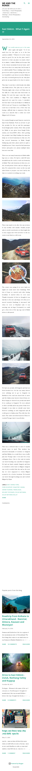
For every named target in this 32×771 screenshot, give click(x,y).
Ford (17, 485)
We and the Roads (8, 4)
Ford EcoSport (7, 487)
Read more (26, 644)
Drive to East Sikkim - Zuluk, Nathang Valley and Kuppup (14, 677)
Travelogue (17, 490)
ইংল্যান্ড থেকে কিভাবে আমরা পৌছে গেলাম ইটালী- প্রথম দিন (14, 732)
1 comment (11, 753)
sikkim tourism (7, 490)
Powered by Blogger (17, 763)
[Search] (24, 3)
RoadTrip (16, 487)
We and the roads (8, 492)
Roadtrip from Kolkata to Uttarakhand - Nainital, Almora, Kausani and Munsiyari (15, 620)
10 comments (12, 644)
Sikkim (22, 487)
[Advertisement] (16, 567)
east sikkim (11, 485)
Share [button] (4, 497)
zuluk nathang (20, 492)
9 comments (12, 700)
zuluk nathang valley (9, 495)
